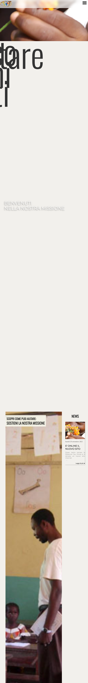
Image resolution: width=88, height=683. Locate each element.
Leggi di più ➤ (80, 463)
